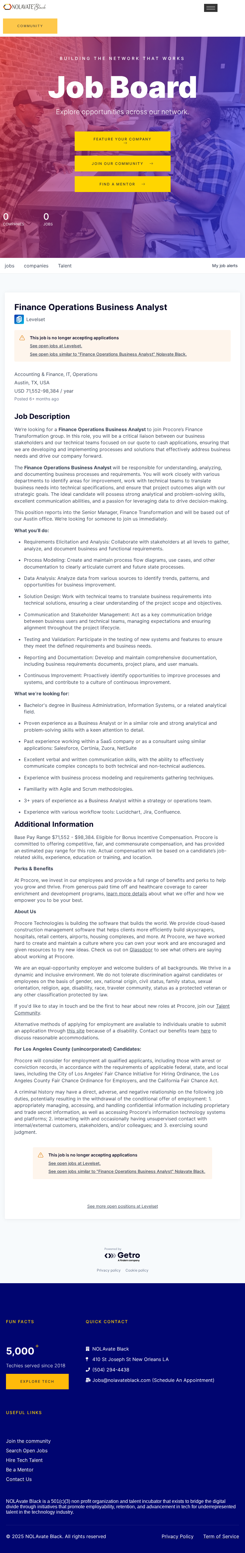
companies (36, 266)
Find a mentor (117, 184)
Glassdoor (141, 950)
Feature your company (122, 139)
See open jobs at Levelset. (56, 345)
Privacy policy (109, 1270)
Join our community (117, 163)
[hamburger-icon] (211, 8)
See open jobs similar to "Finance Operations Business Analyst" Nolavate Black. (108, 354)
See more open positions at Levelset (122, 1206)
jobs (9, 266)
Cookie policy (136, 1270)
